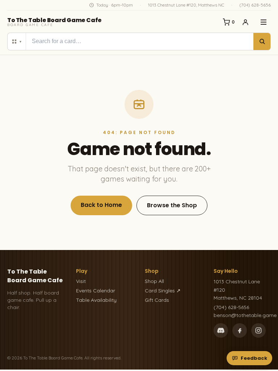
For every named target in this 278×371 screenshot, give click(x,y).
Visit (81, 281)
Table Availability (96, 300)
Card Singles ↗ (163, 290)
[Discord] (221, 330)
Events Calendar (95, 290)
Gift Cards (157, 300)
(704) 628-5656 (255, 5)
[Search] (261, 41)
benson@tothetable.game (242, 315)
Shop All (154, 281)
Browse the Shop (172, 205)
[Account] (245, 22)
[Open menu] (263, 22)
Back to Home (101, 205)
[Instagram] (258, 330)
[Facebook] (239, 330)
